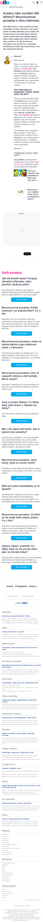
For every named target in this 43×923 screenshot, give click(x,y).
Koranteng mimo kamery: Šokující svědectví (13, 652)
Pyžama (4, 871)
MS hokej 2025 (6, 632)
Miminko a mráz (28, 665)
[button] (41, 2)
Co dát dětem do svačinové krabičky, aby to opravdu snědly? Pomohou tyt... (21, 671)
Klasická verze (14, 596)
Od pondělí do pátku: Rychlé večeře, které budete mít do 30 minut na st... (20, 738)
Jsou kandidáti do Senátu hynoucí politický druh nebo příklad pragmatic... (20, 622)
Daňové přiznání (7, 717)
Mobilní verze (30, 596)
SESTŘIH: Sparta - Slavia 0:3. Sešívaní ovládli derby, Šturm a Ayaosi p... (20, 825)
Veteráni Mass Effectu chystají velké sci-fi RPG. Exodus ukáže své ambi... (21, 806)
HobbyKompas (6, 846)
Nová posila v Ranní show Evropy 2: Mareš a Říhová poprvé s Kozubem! (20, 656)
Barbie (3, 867)
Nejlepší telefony (22, 700)
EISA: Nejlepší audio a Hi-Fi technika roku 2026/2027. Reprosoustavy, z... (20, 708)
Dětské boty (5, 877)
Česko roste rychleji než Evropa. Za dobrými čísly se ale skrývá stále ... (20, 720)
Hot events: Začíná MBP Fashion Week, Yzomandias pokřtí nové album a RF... (20, 771)
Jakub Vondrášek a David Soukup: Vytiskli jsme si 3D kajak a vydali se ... (20, 755)
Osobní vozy (5, 838)
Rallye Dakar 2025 (18, 683)
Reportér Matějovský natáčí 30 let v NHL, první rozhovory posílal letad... (20, 823)
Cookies (26, 917)
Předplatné (21, 586)
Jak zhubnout (6, 647)
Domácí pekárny (22, 733)
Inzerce (33, 586)
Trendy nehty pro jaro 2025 (19, 647)
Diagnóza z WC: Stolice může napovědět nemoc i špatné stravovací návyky (21, 790)
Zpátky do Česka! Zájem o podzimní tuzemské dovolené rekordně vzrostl (20, 759)
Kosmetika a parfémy (7, 873)
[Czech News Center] (25, 602)
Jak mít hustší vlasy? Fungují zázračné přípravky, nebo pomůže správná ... (21, 808)
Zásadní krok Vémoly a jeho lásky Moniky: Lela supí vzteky (17, 654)
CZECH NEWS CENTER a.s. (23, 910)
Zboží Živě (5, 836)
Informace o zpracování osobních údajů (13, 917)
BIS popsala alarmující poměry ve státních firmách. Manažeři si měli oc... (20, 724)
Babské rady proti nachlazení (27, 785)
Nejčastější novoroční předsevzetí (12, 665)
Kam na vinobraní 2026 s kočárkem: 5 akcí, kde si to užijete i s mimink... (20, 669)
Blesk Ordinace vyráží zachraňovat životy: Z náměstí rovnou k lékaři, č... (20, 620)
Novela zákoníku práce (20, 717)
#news (19, 768)
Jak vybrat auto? (6, 854)
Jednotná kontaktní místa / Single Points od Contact (27, 918)
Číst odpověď (21, 299)
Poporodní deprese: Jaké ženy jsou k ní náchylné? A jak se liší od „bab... (20, 794)
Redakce (22, 906)
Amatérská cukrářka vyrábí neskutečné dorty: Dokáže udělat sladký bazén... (19, 742)
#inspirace (5, 768)
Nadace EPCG (32, 717)
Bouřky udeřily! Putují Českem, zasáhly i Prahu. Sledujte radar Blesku (19, 618)
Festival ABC (27, 803)
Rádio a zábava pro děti (8, 893)
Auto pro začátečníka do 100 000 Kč (11, 848)
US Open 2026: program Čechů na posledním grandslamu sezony (19, 638)
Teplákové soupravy (7, 875)
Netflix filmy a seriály (27, 752)
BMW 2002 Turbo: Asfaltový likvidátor (11, 685)
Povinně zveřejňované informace (21, 920)
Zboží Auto (5, 850)
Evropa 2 (4, 897)
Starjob (4, 889)
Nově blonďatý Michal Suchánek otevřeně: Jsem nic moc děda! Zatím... (20, 821)
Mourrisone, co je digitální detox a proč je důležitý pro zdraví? (33, 194)
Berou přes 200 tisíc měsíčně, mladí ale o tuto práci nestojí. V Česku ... (20, 722)
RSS (27, 906)
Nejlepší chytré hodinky (9, 700)
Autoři (10, 586)
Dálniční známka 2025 (31, 683)
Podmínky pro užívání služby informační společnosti (21, 915)
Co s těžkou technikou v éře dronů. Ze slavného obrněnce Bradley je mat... (21, 704)
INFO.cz (28, 616)
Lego (3, 869)
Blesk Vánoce (6, 616)
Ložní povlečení (6, 878)
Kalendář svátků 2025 (18, 616)
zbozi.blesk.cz (5, 842)
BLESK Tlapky (6, 752)
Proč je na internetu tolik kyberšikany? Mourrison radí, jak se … (33, 175)
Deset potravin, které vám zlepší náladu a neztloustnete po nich (18, 792)
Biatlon (14, 632)
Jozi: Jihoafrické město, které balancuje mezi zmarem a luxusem (18, 757)
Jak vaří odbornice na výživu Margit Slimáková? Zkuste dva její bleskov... (20, 740)
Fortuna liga (25, 819)
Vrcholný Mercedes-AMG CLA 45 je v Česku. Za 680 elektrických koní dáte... (20, 688)
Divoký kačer (16, 752)
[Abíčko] (4, 4)
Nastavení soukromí (34, 917)
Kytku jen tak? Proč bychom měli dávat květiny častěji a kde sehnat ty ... (20, 774)
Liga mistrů (20, 632)
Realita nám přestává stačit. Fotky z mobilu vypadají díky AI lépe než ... (20, 706)
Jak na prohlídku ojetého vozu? (10, 844)
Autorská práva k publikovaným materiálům (21, 914)
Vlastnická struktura (7, 918)
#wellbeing (13, 768)
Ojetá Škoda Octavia (7, 852)
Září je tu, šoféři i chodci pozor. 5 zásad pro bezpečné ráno (17, 691)
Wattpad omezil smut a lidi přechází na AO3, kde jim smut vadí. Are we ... (20, 776)
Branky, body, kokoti (15, 819)
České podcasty (6, 891)
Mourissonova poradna (9, 803)
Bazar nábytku (5, 880)
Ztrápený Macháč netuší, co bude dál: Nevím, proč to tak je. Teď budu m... (21, 634)
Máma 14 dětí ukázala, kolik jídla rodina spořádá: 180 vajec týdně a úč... (20, 673)
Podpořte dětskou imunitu (10, 785)
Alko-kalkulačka (7, 683)
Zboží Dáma (5, 840)
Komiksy (20, 803)
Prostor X (5, 819)
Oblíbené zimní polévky (9, 733)
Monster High (5, 865)
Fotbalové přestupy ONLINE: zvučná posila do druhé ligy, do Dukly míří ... (20, 636)
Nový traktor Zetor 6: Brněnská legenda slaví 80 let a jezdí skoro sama (20, 810)
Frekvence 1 (5, 895)
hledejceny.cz (5, 834)
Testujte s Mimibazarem (8, 863)
